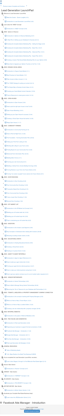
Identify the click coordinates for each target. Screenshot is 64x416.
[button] (1, 1)
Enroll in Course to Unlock (32, 411)
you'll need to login (39, 409)
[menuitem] (1, 4)
